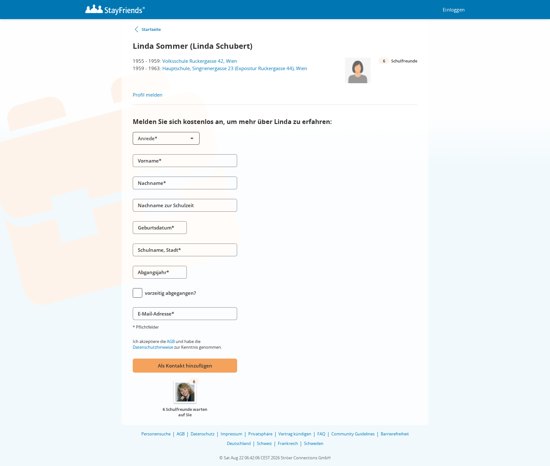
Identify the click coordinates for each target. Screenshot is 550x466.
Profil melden (147, 94)
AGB (171, 341)
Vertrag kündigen (295, 434)
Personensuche (156, 434)
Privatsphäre (260, 434)
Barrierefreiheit (395, 434)
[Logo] (115, 9)
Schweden (313, 443)
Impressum (231, 434)
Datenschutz (203, 434)
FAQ (321, 434)
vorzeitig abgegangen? (170, 293)
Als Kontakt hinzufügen (185, 365)
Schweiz (264, 443)
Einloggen (454, 9)
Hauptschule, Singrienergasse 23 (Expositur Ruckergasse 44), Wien (234, 68)
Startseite (151, 29)
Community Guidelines (353, 434)
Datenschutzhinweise (153, 347)
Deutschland (239, 443)
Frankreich (288, 443)
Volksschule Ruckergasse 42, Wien (199, 61)
